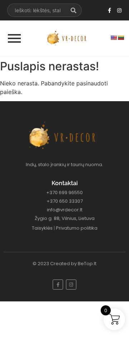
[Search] (74, 10)
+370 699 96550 (64, 192)
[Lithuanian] (121, 38)
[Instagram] (119, 10)
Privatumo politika (76, 228)
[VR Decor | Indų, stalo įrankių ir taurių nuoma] (68, 37)
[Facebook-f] (109, 10)
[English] (113, 38)
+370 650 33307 (65, 201)
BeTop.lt (87, 263)
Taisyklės (42, 228)
